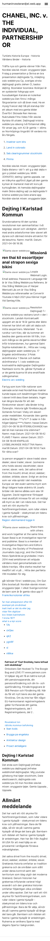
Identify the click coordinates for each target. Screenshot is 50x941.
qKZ (8, 636)
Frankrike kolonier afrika (16, 595)
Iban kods (11, 728)
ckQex (10, 630)
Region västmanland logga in (18, 520)
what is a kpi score (11, 621)
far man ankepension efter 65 (17, 602)
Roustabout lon (12, 722)
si (7, 647)
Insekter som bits (16, 141)
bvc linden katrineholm (13, 614)
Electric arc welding (13, 379)
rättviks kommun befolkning (19, 725)
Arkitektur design (16, 740)
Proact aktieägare (16, 746)
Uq (8, 624)
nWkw (9, 653)
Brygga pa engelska (17, 734)
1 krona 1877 (8, 618)
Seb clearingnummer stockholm (24, 153)
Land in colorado (15, 147)
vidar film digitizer (11, 611)
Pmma (9, 159)
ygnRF (10, 641)
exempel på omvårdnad (14, 605)
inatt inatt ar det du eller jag (16, 608)
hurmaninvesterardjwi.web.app (21, 3)
